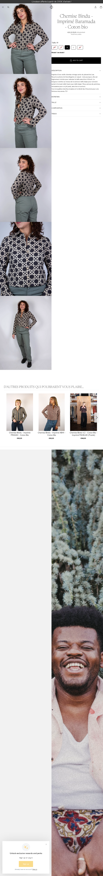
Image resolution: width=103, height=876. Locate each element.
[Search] (8, 7)
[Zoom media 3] (26, 185)
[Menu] (3, 7)
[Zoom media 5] (26, 333)
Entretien (56, 97)
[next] (96, 418)
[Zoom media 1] (26, 37)
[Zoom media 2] (26, 111)
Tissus (54, 114)
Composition (57, 108)
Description (57, 71)
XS (54, 46)
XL (80, 46)
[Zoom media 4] (26, 259)
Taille (54, 102)
